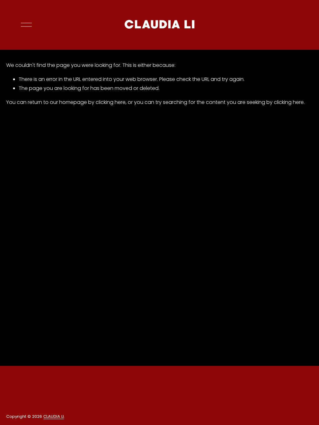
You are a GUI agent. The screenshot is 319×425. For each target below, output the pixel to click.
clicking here (111, 102)
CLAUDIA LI (53, 416)
